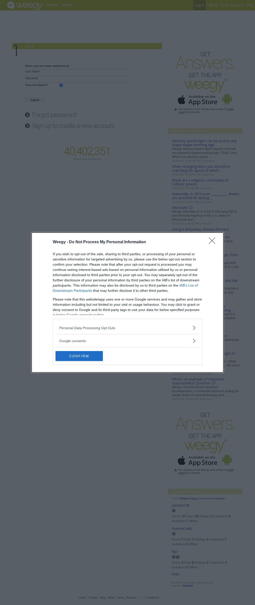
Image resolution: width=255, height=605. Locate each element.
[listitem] (127, 327)
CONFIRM (79, 356)
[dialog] (127, 302)
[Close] (213, 242)
